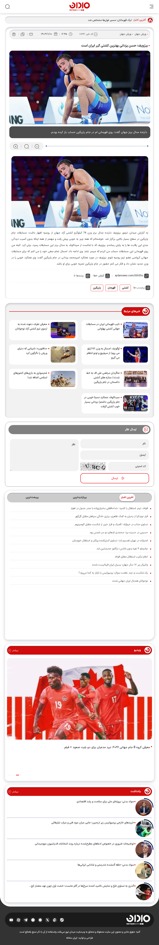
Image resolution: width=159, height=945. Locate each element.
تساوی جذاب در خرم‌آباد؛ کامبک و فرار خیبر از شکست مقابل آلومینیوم (111, 524)
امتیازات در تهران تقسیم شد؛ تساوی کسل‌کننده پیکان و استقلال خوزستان (110, 541)
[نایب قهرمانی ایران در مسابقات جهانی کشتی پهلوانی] (135, 330)
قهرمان (111, 288)
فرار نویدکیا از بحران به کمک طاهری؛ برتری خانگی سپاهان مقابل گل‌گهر (111, 516)
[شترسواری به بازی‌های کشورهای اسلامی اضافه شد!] (63, 379)
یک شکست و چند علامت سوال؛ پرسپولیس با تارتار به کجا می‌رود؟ (113, 573)
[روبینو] (33, 919)
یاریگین (97, 288)
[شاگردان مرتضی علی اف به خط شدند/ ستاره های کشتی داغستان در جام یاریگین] (135, 379)
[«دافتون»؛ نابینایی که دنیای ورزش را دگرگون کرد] (63, 354)
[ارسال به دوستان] (31, 34)
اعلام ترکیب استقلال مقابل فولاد (131, 557)
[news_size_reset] (26, 146)
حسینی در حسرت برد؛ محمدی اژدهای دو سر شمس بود (119, 533)
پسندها (79, 276)
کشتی (125, 288)
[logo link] (79, 6)
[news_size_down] (37, 146)
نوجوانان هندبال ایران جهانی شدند (130, 581)
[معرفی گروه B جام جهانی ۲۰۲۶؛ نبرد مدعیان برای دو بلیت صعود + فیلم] (79, 699)
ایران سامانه (71, 938)
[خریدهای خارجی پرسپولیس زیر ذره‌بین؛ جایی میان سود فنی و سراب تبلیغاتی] (143, 828)
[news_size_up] (15, 146)
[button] (13, 775)
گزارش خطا (98, 276)
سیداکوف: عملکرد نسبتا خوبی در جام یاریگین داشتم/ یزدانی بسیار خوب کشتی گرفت (102, 402)
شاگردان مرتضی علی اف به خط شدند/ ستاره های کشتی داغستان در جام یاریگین (103, 377)
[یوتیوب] (11, 919)
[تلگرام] (25, 919)
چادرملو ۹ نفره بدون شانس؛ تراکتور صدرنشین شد (122, 549)
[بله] (62, 919)
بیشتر (14, 650)
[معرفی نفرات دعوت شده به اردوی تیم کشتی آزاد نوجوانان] (63, 330)
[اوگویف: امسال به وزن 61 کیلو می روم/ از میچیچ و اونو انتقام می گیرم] (135, 354)
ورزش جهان (140, 34)
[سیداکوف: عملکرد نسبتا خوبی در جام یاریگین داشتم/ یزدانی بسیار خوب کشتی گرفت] (135, 403)
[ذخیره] (22, 34)
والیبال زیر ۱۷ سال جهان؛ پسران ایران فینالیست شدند (120, 565)
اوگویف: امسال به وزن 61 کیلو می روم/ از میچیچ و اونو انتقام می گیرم (103, 353)
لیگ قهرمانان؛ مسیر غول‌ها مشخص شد (110, 20)
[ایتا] (54, 919)
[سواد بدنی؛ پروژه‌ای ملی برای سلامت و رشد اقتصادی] (143, 807)
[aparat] (18, 919)
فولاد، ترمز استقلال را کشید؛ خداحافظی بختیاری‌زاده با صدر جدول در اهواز (109, 508)
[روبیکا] (40, 919)
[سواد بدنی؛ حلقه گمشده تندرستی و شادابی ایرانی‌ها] (143, 871)
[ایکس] (47, 919)
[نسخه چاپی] (14, 34)
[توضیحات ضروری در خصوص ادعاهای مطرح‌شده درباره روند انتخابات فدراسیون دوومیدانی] (143, 850)
